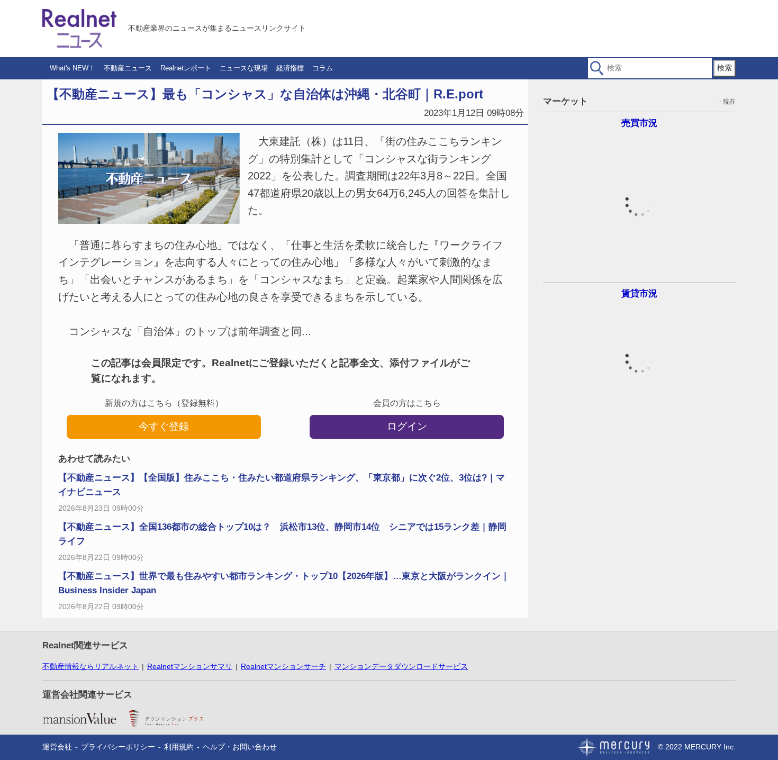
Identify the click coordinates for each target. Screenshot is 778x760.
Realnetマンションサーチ (283, 666)
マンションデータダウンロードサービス (401, 666)
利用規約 (179, 747)
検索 (724, 68)
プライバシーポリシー (118, 747)
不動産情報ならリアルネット (90, 666)
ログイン (407, 426)
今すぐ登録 (164, 426)
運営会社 (57, 747)
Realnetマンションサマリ (189, 666)
